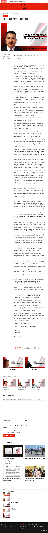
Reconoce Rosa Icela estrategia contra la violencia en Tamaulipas (12, 460)
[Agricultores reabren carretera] (35, 451)
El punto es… (8, 526)
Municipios (36, 526)
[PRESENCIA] (9, 382)
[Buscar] (46, 6)
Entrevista (22, 526)
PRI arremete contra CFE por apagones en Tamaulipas (17, 1)
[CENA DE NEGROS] (38, 382)
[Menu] (1, 6)
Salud (40, 526)
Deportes (44, 526)
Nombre (5, 415)
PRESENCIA (5, 387)
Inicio (5, 13)
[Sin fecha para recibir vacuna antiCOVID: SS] (35, 471)
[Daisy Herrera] (24, 6)
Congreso (32, 526)
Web (26, 420)
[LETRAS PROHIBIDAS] (24, 382)
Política (18, 526)
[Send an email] (9, 54)
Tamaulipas (13, 526)
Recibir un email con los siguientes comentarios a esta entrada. (16, 430)
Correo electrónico (7, 420)
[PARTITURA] (6, 515)
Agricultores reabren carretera (35, 458)
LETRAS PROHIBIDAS (28, 346)
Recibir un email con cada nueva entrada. (12, 432)
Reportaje (24, 528)
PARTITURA (13, 514)
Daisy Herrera (6, 54)
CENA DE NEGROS (36, 387)
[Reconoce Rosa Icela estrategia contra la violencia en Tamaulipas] (13, 451)
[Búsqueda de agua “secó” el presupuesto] (13, 471)
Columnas (8, 13)
